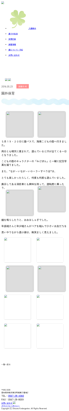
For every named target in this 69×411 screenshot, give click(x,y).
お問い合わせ (7, 403)
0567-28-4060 (16, 395)
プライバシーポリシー (10, 405)
